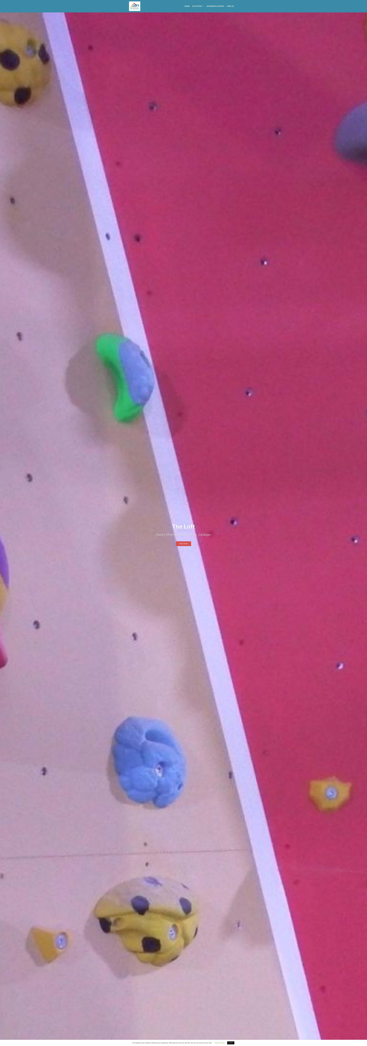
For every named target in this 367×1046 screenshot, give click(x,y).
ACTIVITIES (197, 6)
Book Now (183, 543)
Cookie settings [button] (219, 1043)
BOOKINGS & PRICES (215, 6)
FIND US (230, 6)
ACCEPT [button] (230, 1043)
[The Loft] (134, 6)
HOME (187, 6)
